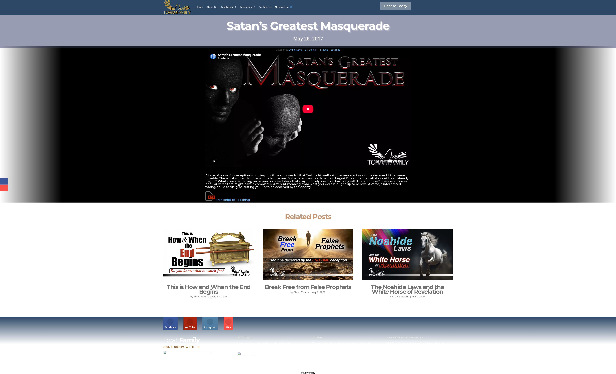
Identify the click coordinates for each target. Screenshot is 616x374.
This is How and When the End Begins (209, 289)
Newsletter (281, 7)
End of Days (295, 49)
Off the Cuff (311, 49)
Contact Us (265, 7)
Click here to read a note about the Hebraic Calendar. (416, 343)
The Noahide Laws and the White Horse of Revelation (407, 289)
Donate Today (395, 6)
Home (199, 7)
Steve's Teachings (330, 49)
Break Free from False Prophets (308, 287)
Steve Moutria (201, 296)
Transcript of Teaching (233, 200)
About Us (211, 7)
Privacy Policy (308, 372)
